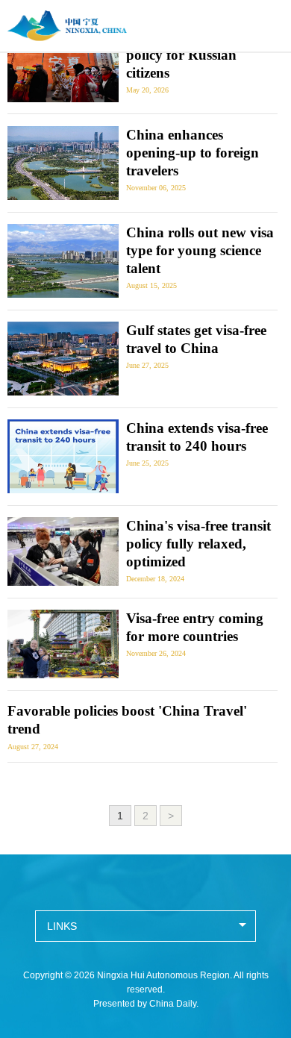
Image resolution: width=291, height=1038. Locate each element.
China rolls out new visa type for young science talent (200, 250)
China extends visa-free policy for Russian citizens (197, 55)
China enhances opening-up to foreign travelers (192, 152)
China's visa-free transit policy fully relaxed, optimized (198, 543)
